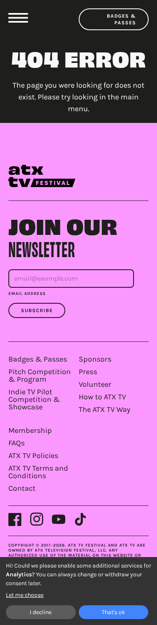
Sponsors (95, 359)
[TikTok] (80, 519)
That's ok (113, 612)
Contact (22, 488)
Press (88, 371)
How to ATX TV (102, 397)
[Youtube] (58, 519)
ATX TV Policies (33, 455)
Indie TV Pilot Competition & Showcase (34, 399)
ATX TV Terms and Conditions (38, 471)
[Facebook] (15, 519)
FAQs (16, 443)
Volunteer (95, 384)
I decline (40, 612)
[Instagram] (37, 519)
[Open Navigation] (18, 18)
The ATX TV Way (104, 409)
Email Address (27, 293)
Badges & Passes (121, 19)
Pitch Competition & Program (39, 375)
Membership (30, 430)
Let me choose (25, 595)
